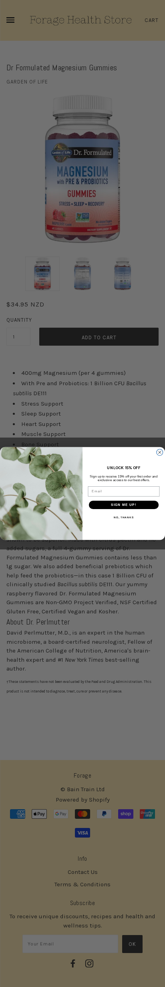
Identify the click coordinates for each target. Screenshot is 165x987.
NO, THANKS (124, 517)
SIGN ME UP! (124, 505)
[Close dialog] (160, 452)
